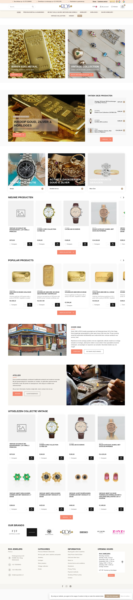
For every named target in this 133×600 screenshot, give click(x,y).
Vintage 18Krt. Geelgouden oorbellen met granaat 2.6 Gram (50, 494)
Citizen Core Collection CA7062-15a (46, 230)
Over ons (76, 351)
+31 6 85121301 (16, 569)
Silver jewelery (107, 12)
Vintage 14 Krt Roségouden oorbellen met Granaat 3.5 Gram (79, 494)
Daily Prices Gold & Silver (75, 554)
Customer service (102, 1)
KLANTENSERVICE (32, 393)
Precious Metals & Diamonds (33, 12)
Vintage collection (58, 16)
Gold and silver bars (73, 557)
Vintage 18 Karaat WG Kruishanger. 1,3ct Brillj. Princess (19, 229)
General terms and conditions (76, 563)
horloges (94, 12)
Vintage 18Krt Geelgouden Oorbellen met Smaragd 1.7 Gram (20, 494)
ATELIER (17, 393)
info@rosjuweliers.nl (17, 575)
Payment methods (73, 572)
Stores (94, 1)
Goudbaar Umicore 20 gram (75, 292)
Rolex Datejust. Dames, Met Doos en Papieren (103, 230)
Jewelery (83, 12)
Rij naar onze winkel (93, 351)
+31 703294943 (16, 564)
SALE (79, 16)
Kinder (71, 16)
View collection (65, 252)
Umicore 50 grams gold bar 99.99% (20, 292)
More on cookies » (125, 596)
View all (105, 139)
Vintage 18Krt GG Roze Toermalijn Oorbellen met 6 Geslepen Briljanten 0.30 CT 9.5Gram (110, 495)
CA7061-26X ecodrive (72, 229)
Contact (70, 577)
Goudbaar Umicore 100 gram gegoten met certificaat (48, 292)
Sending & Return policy (75, 574)
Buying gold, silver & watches (76, 551)
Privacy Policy (72, 569)
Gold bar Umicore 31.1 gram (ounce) (103, 292)
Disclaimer (71, 566)
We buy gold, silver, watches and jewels (62, 12)
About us (70, 560)
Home (19, 12)
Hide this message (112, 596)
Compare (14, 244)
